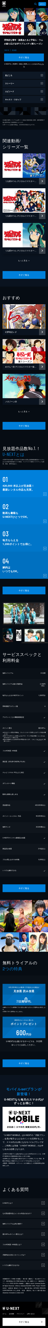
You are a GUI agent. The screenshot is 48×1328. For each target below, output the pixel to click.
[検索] (35, 4)
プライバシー (20, 1313)
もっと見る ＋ (24, 260)
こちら (40, 739)
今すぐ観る (24, 57)
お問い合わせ (31, 1313)
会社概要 (11, 1313)
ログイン (42, 4)
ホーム (4, 1313)
